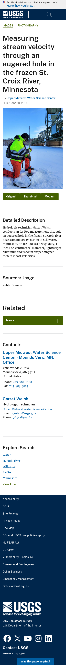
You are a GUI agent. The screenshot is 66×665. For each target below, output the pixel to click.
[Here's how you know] (33, 4)
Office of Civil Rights (16, 586)
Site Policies (10, 513)
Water (7, 455)
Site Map (8, 528)
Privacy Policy (11, 520)
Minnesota (10, 478)
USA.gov (8, 550)
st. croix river (11, 460)
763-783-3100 (22, 382)
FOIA (6, 506)
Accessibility (11, 499)
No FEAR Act (11, 542)
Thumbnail (30, 196)
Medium (50, 196)
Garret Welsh (15, 398)
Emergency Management (18, 579)
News (10, 320)
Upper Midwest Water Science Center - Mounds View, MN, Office (32, 357)
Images (8, 25)
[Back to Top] (53, 652)
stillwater (9, 466)
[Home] (13, 17)
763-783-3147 (22, 417)
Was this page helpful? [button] (35, 661)
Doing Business (12, 571)
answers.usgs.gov (14, 653)
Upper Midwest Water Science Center (31, 98)
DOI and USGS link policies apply (24, 535)
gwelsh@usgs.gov (24, 413)
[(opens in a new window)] (7, 638)
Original (11, 196)
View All (8, 484)
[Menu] (59, 14)
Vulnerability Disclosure (18, 557)
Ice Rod (8, 472)
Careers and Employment (19, 564)
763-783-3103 (18, 386)
